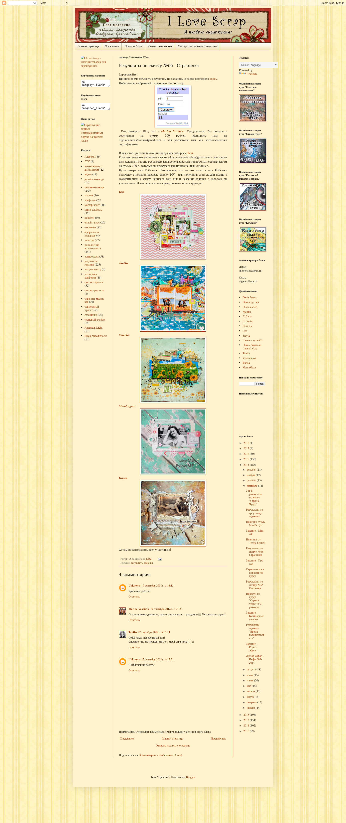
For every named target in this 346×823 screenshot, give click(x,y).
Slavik (246, 335)
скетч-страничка (94, 290)
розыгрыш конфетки (90, 275)
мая (249, 686)
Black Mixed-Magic (95, 336)
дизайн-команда (94, 179)
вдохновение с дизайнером (93, 167)
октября (252, 480)
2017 (246, 448)
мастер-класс (92, 205)
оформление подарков (91, 233)
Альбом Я (90, 156)
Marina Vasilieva (172, 131)
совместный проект (91, 308)
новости (89, 217)
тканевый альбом (94, 319)
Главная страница (88, 46)
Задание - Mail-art (255, 532)
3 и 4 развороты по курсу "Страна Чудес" (254, 497)
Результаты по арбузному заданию (254, 513)
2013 (246, 714)
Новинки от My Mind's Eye (255, 523)
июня (250, 680)
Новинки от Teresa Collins (255, 541)
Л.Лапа (247, 316)
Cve (245, 331)
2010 (246, 731)
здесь (213, 78)
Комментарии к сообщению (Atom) (160, 755)
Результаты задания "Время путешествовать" (255, 631)
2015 (246, 459)
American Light (93, 327)
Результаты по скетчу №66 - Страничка (255, 551)
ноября (251, 475)
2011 (246, 725)
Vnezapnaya (249, 358)
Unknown (134, 585)
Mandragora (127, 406)
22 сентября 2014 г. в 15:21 (157, 659)
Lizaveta (247, 321)
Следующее (127, 738)
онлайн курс (92, 222)
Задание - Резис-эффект (252, 647)
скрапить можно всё (94, 300)
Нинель (247, 326)
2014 (246, 465)
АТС (87, 161)
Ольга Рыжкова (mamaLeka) (252, 346)
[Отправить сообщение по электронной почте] (159, 558)
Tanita (246, 353)
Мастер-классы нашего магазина (197, 46)
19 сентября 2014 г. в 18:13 (157, 585)
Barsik (246, 362)
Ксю (190, 153)
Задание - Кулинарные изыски (255, 616)
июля (250, 675)
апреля (251, 691)
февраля (252, 702)
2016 (246, 454)
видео (88, 174)
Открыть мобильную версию (173, 745)
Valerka (124, 335)
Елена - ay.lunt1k (253, 340)
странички (90, 315)
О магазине (112, 46)
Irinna (123, 478)
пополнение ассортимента (92, 246)
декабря (252, 469)
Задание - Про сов (254, 562)
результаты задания (142, 562)
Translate (252, 74)
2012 (246, 720)
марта (250, 697)
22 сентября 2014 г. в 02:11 (154, 632)
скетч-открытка (93, 282)
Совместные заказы (160, 46)
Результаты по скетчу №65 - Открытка (255, 585)
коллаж (88, 195)
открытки (90, 227)
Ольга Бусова (251, 302)
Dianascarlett (250, 307)
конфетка (90, 200)
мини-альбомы (93, 209)
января (251, 707)
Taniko (123, 263)
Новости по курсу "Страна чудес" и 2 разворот (253, 600)
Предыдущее (218, 738)
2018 (246, 443)
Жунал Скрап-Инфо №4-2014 (254, 659)
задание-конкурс (94, 187)
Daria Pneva (249, 297)
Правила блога (133, 46)
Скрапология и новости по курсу (255, 572)
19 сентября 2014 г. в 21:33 (166, 609)
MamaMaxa (249, 367)
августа (251, 669)
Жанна (247, 312)
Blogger (190, 777)
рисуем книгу (92, 269)
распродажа (91, 256)
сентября (252, 486)
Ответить (134, 596)
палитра (89, 240)
